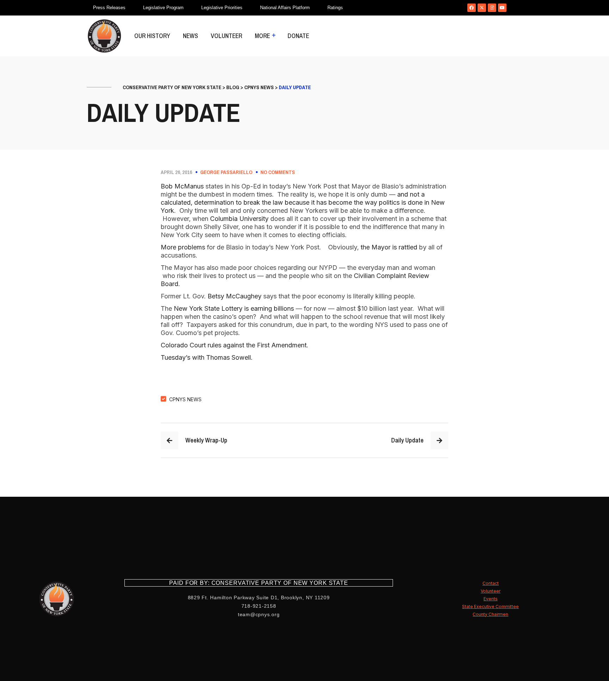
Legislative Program (163, 7)
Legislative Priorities (221, 7)
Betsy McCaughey (235, 296)
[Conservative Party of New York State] (104, 36)
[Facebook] (471, 8)
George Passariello (226, 172)
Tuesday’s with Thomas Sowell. (207, 357)
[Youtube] (502, 8)
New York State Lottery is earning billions (235, 308)
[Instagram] (492, 8)
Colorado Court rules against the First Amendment (234, 345)
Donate (298, 35)
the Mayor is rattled (389, 247)
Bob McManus (183, 186)
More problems (183, 247)
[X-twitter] (482, 8)
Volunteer (226, 35)
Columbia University (240, 218)
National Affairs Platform (285, 7)
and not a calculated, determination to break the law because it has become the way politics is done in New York (303, 202)
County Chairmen (490, 614)
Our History (152, 35)
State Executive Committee (490, 606)
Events (491, 598)
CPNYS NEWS (185, 399)
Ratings (335, 7)
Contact (490, 583)
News (190, 35)
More (262, 35)
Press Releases (109, 7)
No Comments (277, 172)
